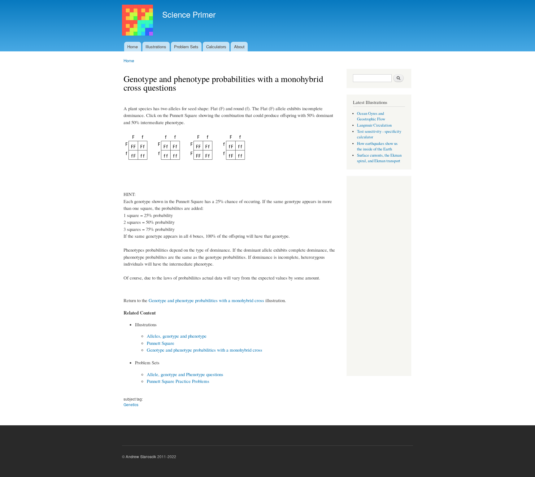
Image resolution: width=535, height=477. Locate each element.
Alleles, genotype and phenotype (177, 336)
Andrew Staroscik (141, 456)
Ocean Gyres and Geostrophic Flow (371, 116)
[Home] (138, 21)
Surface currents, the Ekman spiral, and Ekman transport (379, 158)
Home (132, 47)
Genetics (131, 404)
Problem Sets (186, 47)
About (239, 47)
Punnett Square (160, 343)
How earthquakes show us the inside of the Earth (377, 146)
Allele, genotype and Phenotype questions (185, 374)
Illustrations (156, 47)
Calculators (216, 47)
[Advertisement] (379, 277)
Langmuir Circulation (374, 125)
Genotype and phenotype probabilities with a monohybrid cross (206, 300)
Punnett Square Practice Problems (178, 381)
